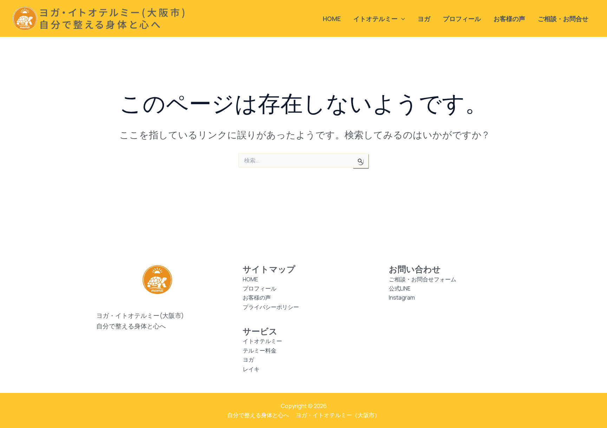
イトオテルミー (262, 341)
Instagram (402, 297)
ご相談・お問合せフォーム (422, 279)
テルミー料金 (259, 350)
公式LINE (400, 288)
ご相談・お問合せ (563, 18)
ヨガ (424, 18)
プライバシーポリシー (271, 307)
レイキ (251, 369)
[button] (401, 19)
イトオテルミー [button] (375, 18)
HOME (332, 18)
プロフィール (462, 18)
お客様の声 (509, 18)
